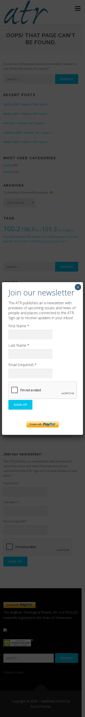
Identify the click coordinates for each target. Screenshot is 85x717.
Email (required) (22, 364)
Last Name (18, 345)
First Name (18, 325)
